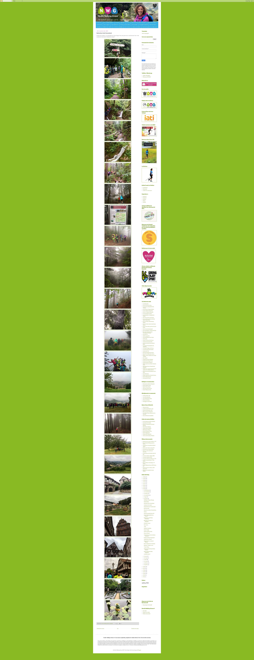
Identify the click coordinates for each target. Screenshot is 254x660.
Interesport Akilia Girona (147, 388)
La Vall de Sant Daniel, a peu (148, 408)
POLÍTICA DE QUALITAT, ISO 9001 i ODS (149, 27)
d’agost (145, 496)
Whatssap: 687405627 (147, 77)
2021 (144, 485)
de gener (146, 564)
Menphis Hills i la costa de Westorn (149, 541)
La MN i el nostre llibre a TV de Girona (148, 461)
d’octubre (146, 493)
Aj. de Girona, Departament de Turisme (148, 307)
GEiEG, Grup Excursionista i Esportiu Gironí (149, 364)
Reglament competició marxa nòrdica (148, 471)
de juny (145, 556)
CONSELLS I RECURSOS (136, 27)
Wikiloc (144, 200)
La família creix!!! (147, 554)
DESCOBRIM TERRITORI (143, 24)
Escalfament (145, 187)
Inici (117, 628)
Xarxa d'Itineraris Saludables (148, 415)
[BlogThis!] (117, 623)
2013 (144, 575)
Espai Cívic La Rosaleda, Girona (148, 354)
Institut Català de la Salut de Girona (149, 375)
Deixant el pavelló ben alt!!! (149, 513)
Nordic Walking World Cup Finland (148, 516)
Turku (145, 526)
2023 (144, 482)
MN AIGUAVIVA (134, 24)
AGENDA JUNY (99, 24)
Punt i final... (146, 524)
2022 (144, 483)
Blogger (139, 650)
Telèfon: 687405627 (146, 75)
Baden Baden (146, 501)
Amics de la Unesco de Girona (148, 317)
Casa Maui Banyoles (146, 397)
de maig (145, 558)
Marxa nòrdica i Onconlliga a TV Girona (149, 463)
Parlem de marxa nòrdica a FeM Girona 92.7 (149, 468)
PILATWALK (99, 27)
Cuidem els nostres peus (147, 190)
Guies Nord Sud (146, 373)
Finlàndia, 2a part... (147, 523)
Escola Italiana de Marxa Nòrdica (149, 421)
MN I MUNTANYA (153, 24)
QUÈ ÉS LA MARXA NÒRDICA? (108, 22)
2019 (144, 488)
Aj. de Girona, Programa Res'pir (148, 309)
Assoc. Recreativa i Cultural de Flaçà (149, 330)
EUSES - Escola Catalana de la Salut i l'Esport (149, 356)
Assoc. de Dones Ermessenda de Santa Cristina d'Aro (149, 319)
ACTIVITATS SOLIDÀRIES (118, 27)
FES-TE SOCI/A (127, 27)
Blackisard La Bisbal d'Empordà (148, 384)
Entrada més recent (100, 628)
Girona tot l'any (145, 407)
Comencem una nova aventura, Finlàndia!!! (149, 535)
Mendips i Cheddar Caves (148, 545)
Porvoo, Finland (147, 533)
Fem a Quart (145, 358)
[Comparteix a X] (118, 623)
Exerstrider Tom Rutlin (147, 422)
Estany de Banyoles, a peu (147, 410)
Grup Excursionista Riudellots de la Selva (149, 372)
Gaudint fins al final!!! (148, 539)
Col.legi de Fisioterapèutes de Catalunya (148, 346)
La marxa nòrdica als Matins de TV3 (149, 458)
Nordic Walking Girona (147, 389)
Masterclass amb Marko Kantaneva (148, 518)
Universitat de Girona (147, 378)
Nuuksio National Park (148, 531)
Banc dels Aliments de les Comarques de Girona (147, 332)
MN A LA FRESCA (107, 24)
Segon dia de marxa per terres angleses (149, 549)
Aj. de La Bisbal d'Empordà (148, 310)
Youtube (144, 202)
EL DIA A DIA (99, 22)
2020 (144, 487)
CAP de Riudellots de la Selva (148, 337)
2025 (144, 478)
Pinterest (144, 199)
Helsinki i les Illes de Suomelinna (150, 510)
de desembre (146, 490)
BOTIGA (127, 22)
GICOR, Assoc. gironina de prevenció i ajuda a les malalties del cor (149, 369)
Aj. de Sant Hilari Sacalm (147, 313)
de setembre (146, 495)
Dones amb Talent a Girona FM (148, 447)
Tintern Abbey (146, 547)
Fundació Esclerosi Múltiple (148, 359)
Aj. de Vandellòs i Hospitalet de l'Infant (148, 316)
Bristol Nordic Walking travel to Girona (148, 443)
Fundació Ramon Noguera (147, 362)
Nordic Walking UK (146, 432)
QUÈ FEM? (122, 22)
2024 (144, 480)
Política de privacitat (146, 613)
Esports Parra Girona (146, 386)
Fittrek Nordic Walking (147, 426)
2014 (144, 573)
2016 (144, 570)
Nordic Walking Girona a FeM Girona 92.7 (149, 466)
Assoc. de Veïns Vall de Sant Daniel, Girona (149, 324)
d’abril (145, 559)
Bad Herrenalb (146, 508)
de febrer (146, 563)
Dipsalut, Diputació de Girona (148, 352)
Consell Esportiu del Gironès (148, 349)
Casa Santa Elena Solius (147, 398)
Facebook (144, 196)
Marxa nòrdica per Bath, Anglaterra (148, 552)
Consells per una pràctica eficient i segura (149, 446)
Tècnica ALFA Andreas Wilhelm (148, 435)
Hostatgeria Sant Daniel (147, 401)
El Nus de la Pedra (146, 400)
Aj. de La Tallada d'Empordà (148, 312)
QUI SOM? (117, 22)
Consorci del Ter (146, 351)
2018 (144, 566)
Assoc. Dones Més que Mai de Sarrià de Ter (149, 327)
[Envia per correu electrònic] (115, 623)
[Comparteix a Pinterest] (120, 623)
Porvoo (145, 511)
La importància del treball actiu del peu (149, 454)
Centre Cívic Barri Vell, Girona (148, 340)
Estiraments (145, 189)
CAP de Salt (145, 338)
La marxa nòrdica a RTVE (147, 457)
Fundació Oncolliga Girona (148, 360)
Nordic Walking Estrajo (147, 376)
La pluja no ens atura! (148, 505)
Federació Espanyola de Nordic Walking (148, 425)
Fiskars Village (146, 529)
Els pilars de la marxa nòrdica (148, 449)
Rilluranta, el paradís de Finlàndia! (148, 521)
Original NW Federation (147, 434)
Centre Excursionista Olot (147, 341)
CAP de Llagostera (146, 335)
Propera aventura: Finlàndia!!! (149, 537)
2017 (144, 568)
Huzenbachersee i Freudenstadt (149, 506)
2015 (144, 571)
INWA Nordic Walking (147, 429)
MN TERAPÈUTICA (115, 24)
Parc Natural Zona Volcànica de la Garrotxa (149, 414)
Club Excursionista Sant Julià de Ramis (149, 344)
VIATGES (110, 27)
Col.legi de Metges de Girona (148, 348)
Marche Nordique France (147, 431)
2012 (144, 576)
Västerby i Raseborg (147, 528)
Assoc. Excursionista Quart (148, 329)
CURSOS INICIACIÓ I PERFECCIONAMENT (138, 22)
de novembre (146, 491)
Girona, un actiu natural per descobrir (148, 451)
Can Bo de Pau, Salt (146, 395)
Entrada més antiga (135, 628)
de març (145, 561)
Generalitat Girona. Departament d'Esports (149, 367)
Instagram (145, 197)
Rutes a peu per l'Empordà (148, 411)
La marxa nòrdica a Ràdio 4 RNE (149, 455)
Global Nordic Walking (147, 428)
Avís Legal (145, 610)
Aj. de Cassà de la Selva (147, 305)
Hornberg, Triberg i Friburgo (149, 500)
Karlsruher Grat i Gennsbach (149, 503)
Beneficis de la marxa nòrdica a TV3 (149, 441)
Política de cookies (146, 612)
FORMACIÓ (105, 27)
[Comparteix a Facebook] (119, 623)
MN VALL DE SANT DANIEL (125, 24)
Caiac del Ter (145, 334)
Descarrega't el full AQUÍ (147, 605)
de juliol (145, 498)
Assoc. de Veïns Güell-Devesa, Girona (148, 322)
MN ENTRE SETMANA (152, 22)
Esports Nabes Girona (147, 385)
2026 (144, 477)
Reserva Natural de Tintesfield (149, 543)
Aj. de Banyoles (145, 303)
